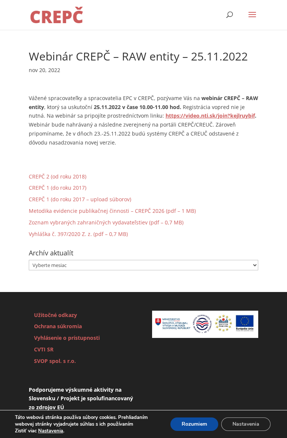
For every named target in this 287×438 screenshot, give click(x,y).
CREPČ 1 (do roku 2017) (57, 187)
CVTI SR (43, 349)
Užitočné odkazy (55, 315)
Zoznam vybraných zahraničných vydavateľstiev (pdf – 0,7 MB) (106, 222)
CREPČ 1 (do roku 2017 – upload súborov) (80, 199)
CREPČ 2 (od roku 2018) (57, 176)
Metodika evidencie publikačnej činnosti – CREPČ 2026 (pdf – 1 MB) (112, 210)
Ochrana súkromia (58, 326)
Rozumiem (194, 424)
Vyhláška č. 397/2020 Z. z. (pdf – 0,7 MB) (78, 233)
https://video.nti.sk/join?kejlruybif (210, 115)
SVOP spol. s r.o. (55, 360)
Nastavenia (50, 431)
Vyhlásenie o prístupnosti (67, 337)
